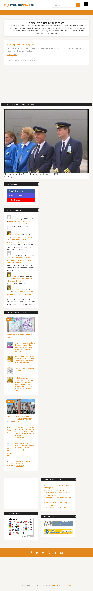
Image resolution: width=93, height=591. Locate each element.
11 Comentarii (33, 60)
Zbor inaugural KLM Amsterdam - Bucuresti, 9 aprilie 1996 (31, 174)
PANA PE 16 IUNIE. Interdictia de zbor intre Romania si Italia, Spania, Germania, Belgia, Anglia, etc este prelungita (25, 347)
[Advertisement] (46, 84)
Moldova (10, 401)
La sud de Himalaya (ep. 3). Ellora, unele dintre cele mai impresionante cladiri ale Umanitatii (20, 239)
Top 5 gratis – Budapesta (21, 44)
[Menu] (86, 4)
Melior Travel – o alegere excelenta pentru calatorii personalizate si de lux (24, 446)
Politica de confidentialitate (61, 585)
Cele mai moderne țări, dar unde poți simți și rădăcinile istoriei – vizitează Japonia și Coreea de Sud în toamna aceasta (25, 431)
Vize (8, 320)
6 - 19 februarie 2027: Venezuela (55, 508)
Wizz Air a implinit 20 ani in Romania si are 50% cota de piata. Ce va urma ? (20, 294)
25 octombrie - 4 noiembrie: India (56, 490)
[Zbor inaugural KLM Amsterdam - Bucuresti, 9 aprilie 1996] (46, 141)
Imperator (16, 235)
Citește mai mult (12, 54)
